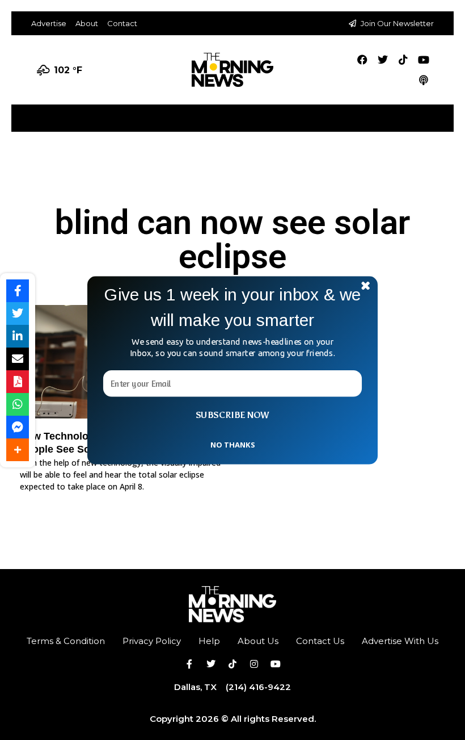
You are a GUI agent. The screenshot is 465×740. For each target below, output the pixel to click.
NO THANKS (232, 444)
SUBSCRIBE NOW (232, 414)
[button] (232, 307)
